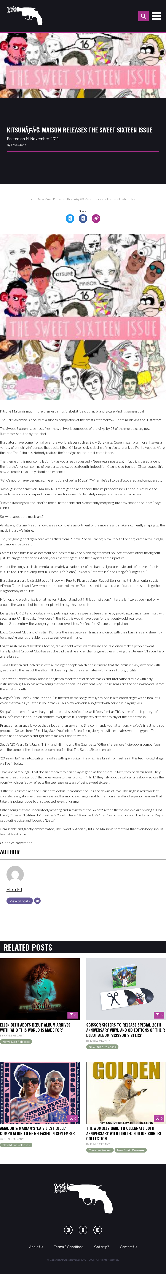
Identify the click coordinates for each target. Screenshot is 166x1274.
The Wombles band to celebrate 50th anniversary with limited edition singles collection (123, 1133)
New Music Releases (51, 199)
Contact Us (128, 1246)
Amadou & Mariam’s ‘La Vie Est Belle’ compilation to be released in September (37, 1130)
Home (32, 199)
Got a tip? (101, 1246)
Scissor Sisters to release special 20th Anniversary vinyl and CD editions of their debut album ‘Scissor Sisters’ (125, 1030)
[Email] (37, 901)
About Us (36, 1246)
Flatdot (14, 889)
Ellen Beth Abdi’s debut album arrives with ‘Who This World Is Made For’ (35, 1027)
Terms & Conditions (68, 1246)
